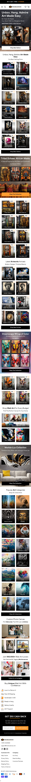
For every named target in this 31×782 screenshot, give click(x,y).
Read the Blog (16, 758)
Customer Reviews (18, 761)
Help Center (4, 755)
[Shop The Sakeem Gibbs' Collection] (15, 177)
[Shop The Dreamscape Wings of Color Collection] (15, 353)
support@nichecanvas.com (8, 745)
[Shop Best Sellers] (15, 30)
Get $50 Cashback (21, 728)
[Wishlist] (25, 7)
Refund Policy (5, 761)
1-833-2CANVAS (5, 743)
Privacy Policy (5, 758)
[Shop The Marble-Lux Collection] (15, 466)
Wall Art (19, 657)
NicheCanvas (12, 771)
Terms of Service (5, 767)
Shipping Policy (5, 764)
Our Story (15, 755)
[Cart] (28, 7)
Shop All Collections (15, 614)
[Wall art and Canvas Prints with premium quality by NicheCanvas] (15, 6)
